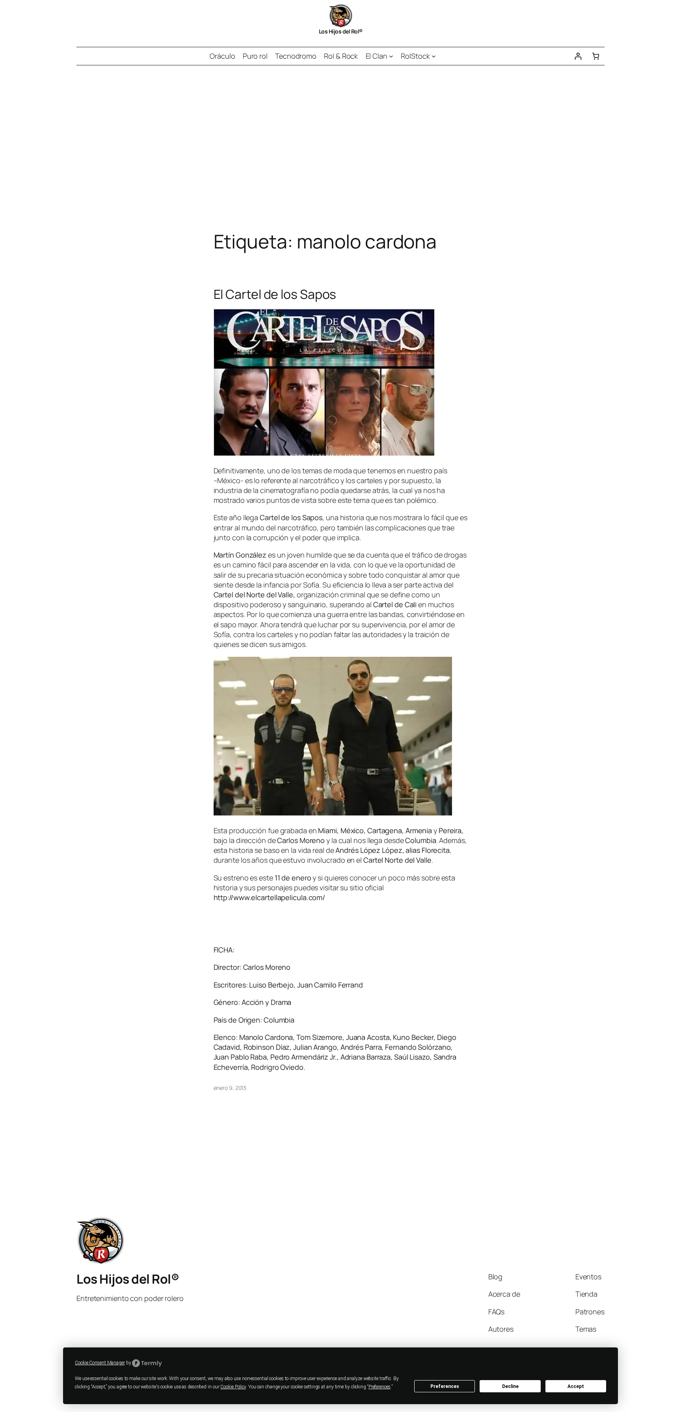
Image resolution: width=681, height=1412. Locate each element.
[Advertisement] (340, 148)
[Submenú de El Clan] (391, 56)
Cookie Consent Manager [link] (100, 1363)
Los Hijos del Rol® (341, 31)
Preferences (444, 1386)
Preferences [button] (379, 1387)
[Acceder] (578, 56)
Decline (510, 1386)
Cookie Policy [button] (233, 1387)
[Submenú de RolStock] (434, 56)
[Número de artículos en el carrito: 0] (596, 56)
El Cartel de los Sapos (275, 294)
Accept (576, 1386)
